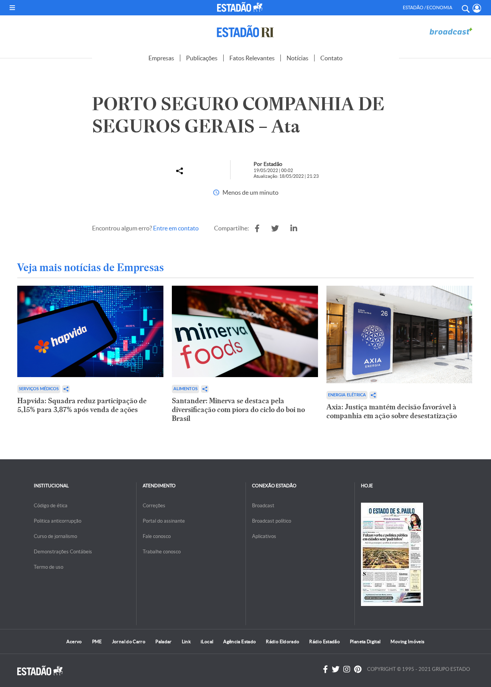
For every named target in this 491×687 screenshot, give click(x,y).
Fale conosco (157, 536)
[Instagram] (346, 669)
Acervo (74, 641)
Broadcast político (271, 521)
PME (97, 641)
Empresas (161, 58)
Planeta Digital (365, 641)
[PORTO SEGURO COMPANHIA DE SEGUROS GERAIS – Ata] (257, 228)
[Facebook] (325, 669)
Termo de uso (48, 567)
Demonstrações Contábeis (63, 552)
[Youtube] (357, 669)
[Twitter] (335, 669)
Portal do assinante (164, 521)
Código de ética (51, 505)
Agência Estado (239, 641)
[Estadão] (241, 7)
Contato (331, 58)
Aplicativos (264, 536)
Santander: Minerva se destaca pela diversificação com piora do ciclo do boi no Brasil (238, 409)
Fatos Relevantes (252, 58)
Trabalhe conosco (162, 552)
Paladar (163, 641)
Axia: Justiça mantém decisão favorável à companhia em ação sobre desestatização (391, 411)
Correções (154, 505)
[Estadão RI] (245, 31)
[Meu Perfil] (477, 8)
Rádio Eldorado (282, 641)
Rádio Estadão (324, 641)
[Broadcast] (451, 31)
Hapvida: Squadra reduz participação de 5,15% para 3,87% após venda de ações (82, 405)
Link (186, 641)
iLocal (207, 641)
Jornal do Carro (128, 641)
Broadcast (263, 505)
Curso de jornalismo (55, 536)
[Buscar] (465, 7)
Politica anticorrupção (57, 521)
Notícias (297, 58)
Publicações (201, 58)
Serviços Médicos (39, 389)
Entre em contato (176, 228)
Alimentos (185, 389)
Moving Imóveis (407, 641)
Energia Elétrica (347, 395)
